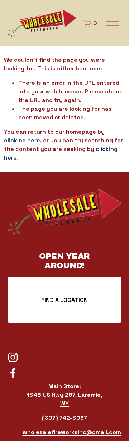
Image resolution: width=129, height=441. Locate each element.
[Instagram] (13, 357)
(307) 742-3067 (64, 418)
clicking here (22, 140)
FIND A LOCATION (64, 300)
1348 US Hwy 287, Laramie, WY (64, 399)
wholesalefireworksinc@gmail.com (72, 432)
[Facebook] (13, 373)
